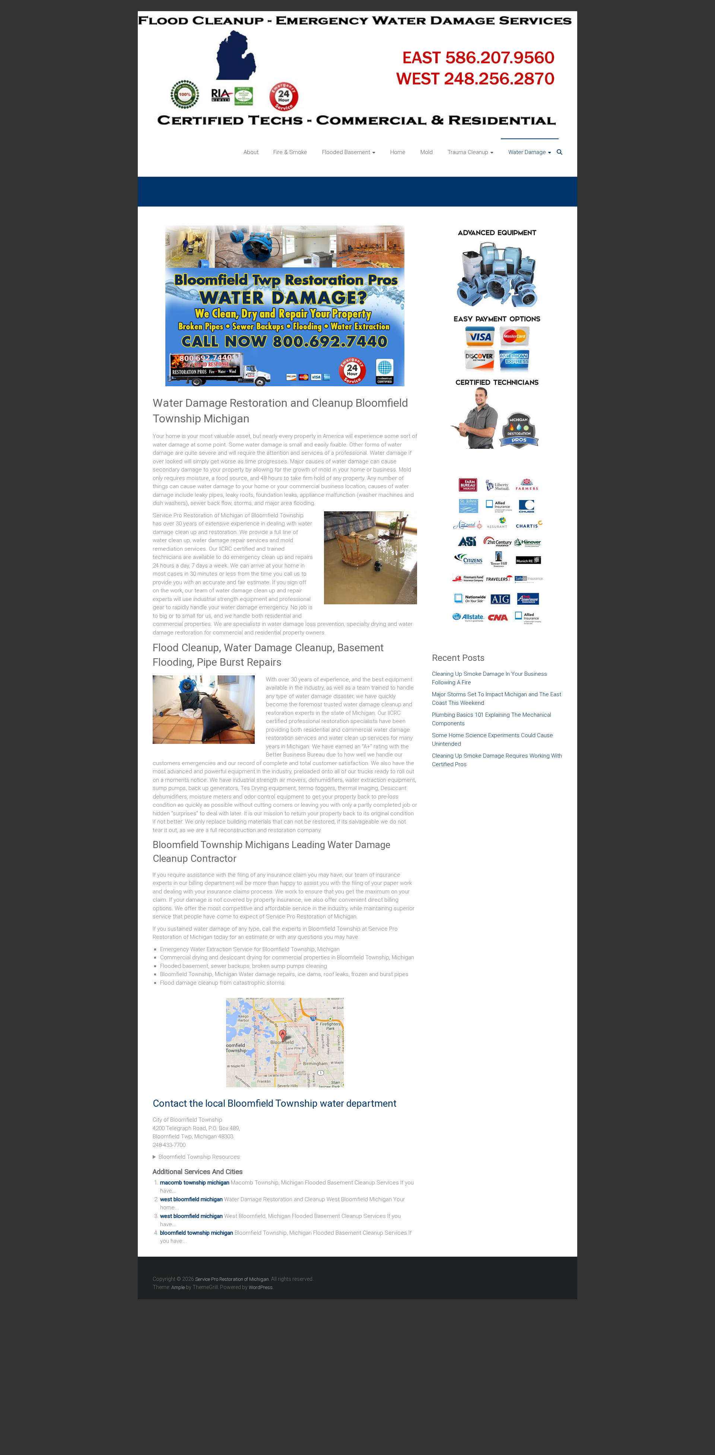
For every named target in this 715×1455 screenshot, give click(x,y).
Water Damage (527, 152)
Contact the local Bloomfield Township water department (275, 1103)
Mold (426, 152)
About (251, 152)
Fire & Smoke (290, 152)
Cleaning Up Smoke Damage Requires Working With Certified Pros (497, 760)
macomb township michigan (194, 1182)
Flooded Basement (346, 152)
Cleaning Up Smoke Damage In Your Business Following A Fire (489, 678)
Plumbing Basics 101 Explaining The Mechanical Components (491, 719)
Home (398, 152)
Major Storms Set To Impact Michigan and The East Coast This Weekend (496, 698)
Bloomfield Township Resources (199, 1157)
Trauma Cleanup (468, 152)
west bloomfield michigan (191, 1199)
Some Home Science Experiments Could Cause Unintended (492, 739)
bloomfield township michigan (196, 1232)
